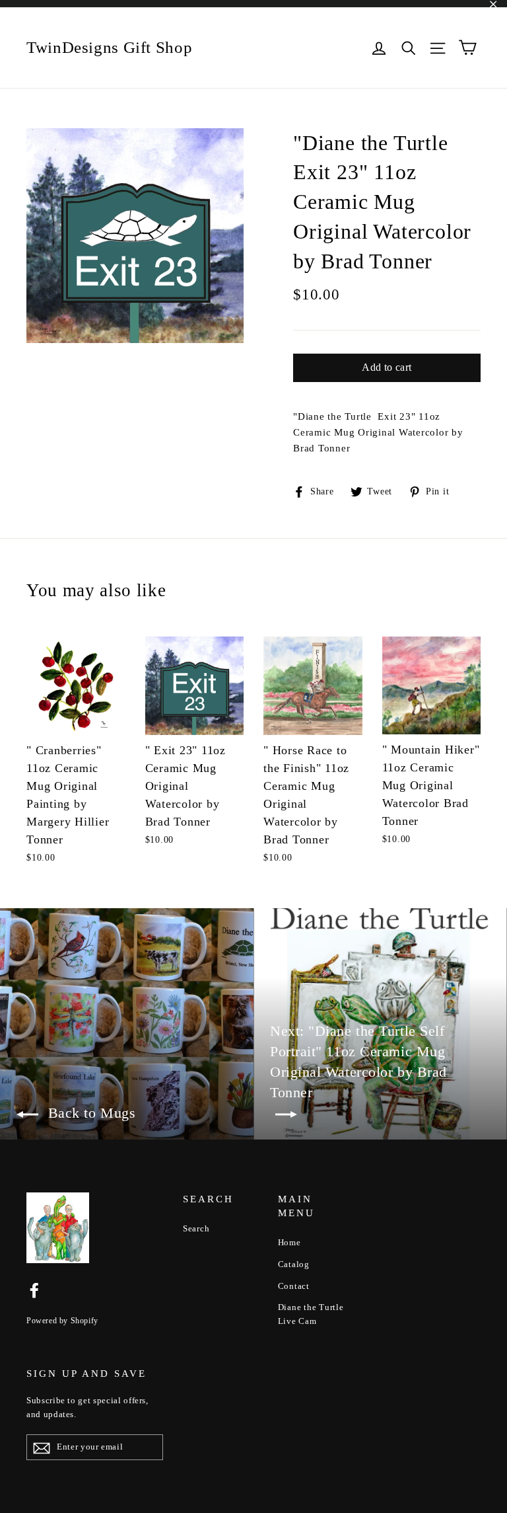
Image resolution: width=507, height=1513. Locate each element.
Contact (294, 1286)
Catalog (294, 1264)
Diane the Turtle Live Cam (311, 1314)
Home (289, 1242)
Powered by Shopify (62, 1320)
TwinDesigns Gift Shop (109, 47)
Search (196, 1228)
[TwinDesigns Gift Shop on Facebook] (34, 1289)
